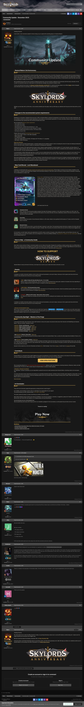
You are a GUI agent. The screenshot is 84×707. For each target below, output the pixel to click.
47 (8, 497)
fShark (8, 501)
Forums (5, 9)
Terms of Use (8, 705)
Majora (9, 22)
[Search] (81, 4)
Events (50, 9)
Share (69, 23)
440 (8, 561)
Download (12, 9)
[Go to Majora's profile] (4, 23)
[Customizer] (81, 10)
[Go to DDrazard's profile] (8, 490)
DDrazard (8, 483)
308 (8, 622)
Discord (30, 9)
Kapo (8, 452)
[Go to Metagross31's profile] (8, 441)
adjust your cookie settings (39, 704)
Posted (18, 28)
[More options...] (80, 28)
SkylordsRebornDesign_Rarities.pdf (54, 547)
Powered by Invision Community (76, 700)
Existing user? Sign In (69, 9)
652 (8, 469)
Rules (19, 9)
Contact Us (5, 700)
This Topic (76, 4)
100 (8, 582)
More (56, 9)
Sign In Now (60, 685)
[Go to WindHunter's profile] (8, 551)
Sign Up (77, 9)
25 (8, 533)
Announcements (18, 24)
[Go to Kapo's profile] (8, 459)
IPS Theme (3, 699)
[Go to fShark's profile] (8, 508)
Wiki (45, 9)
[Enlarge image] (29, 468)
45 (8, 515)
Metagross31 (8, 434)
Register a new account (23, 685)
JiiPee (8, 520)
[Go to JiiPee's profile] (8, 526)
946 (8, 45)
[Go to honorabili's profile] (8, 593)
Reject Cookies (78, 704)
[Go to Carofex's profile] (8, 572)
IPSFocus (8, 699)
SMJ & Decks (37, 9)
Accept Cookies (68, 704)
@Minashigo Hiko (60, 309)
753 (8, 448)
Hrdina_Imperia (8, 605)
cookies (9, 704)
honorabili (8, 587)
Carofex (8, 565)
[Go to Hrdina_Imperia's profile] (8, 612)
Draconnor (77, 665)
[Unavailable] (45, 50)
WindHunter (7, 544)
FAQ (24, 9)
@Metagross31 (51, 309)
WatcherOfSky (76, 450)
